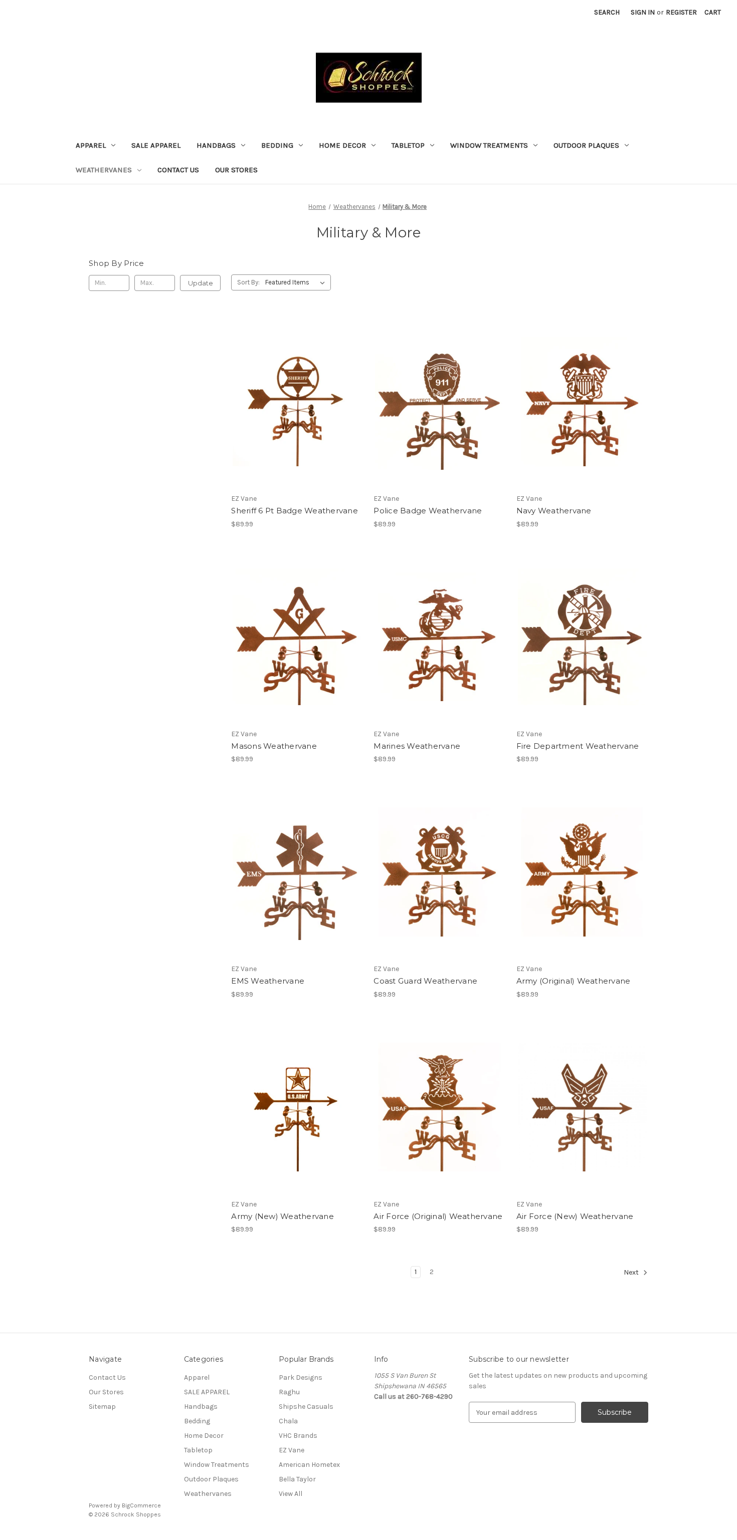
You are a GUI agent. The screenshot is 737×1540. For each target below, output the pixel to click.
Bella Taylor (297, 1479)
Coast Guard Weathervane (425, 981)
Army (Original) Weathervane (573, 981)
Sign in (643, 12)
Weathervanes (104, 169)
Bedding (277, 145)
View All (290, 1493)
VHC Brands (298, 1435)
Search (607, 12)
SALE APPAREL (155, 145)
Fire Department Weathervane (577, 746)
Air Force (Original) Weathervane (438, 1216)
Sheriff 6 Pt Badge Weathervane (294, 510)
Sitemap (102, 1406)
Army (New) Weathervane (282, 1216)
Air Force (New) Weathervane (575, 1216)
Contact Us (178, 169)
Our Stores (236, 169)
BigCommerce (141, 1505)
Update (200, 283)
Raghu (289, 1392)
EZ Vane (291, 1450)
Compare (293, 402)
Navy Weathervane (554, 510)
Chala (288, 1421)
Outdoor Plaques (586, 145)
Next (632, 1273)
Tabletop (408, 145)
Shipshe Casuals (306, 1406)
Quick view (289, 384)
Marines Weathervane (417, 746)
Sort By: (248, 282)
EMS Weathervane (267, 981)
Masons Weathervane (274, 746)
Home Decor (342, 145)
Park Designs (300, 1377)
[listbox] (297, 282)
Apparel (91, 145)
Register (681, 12)
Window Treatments (489, 145)
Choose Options (297, 419)
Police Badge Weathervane (428, 510)
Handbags (216, 145)
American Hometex (309, 1464)
